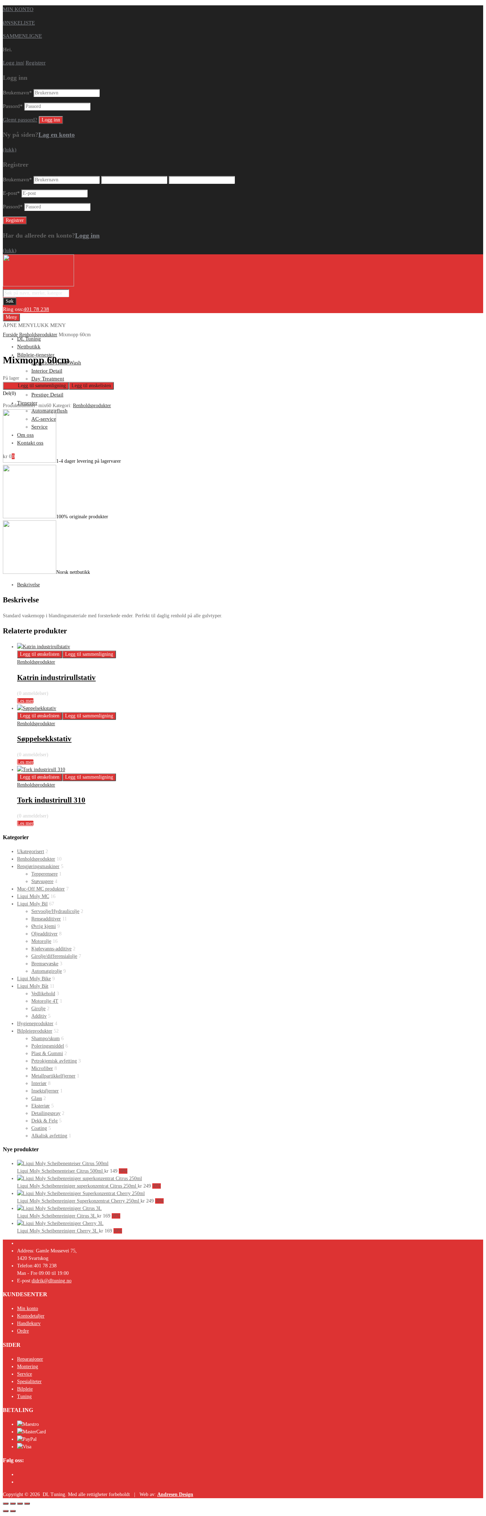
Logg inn (13, 63)
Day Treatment (47, 378)
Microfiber (42, 1068)
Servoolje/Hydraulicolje (55, 911)
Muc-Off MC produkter (41, 889)
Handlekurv (29, 1323)
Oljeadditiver (44, 933)
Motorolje (41, 941)
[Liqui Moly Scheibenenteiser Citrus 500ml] (63, 1163)
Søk (10, 301)
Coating (39, 1128)
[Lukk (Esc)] (27, 1503)
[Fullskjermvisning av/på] (13, 1503)
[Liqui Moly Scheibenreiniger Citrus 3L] (59, 1208)
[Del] (20, 1503)
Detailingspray (45, 1113)
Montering (27, 1366)
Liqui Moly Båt (32, 986)
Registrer (36, 63)
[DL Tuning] (38, 284)
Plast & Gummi (47, 1053)
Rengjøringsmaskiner (38, 866)
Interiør (39, 1083)
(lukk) (9, 149)
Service (24, 1374)
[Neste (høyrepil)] (13, 1511)
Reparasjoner (30, 1359)
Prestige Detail (47, 395)
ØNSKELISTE (19, 23)
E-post (11, 193)
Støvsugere (42, 881)
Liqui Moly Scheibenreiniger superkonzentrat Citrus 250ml (77, 1186)
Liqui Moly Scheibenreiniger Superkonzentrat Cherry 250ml (79, 1201)
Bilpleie (25, 1389)
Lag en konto (56, 134)
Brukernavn (17, 92)
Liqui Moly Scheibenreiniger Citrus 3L (57, 1216)
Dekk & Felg (44, 1120)
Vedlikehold (43, 993)
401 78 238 (36, 309)
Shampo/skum (45, 1038)
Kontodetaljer (30, 1316)
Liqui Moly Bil (32, 904)
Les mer (25, 701)
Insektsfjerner (45, 1091)
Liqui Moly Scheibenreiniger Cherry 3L (58, 1231)
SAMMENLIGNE (22, 36)
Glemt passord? (20, 120)
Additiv (39, 1016)
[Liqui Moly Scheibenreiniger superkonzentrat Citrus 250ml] (79, 1178)
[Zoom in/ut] (6, 1503)
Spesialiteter (29, 1381)
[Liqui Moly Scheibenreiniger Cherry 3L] (60, 1223)
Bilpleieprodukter (34, 1031)
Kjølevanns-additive (51, 948)
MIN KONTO (18, 9)
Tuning (24, 1396)
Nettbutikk (29, 346)
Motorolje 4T (44, 1001)
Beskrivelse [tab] (28, 584)
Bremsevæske (44, 963)
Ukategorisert (30, 851)
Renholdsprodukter (38, 334)
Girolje (38, 1008)
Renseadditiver (46, 918)
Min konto (27, 1308)
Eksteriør (40, 1106)
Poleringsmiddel (47, 1046)
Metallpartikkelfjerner (53, 1076)
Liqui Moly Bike (34, 978)
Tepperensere (44, 874)
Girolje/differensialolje (54, 956)
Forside (10, 334)
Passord (13, 106)
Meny (11, 317)
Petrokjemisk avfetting (54, 1061)
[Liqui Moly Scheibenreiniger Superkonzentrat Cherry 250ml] (81, 1193)
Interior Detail (46, 371)
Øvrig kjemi (43, 926)
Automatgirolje (46, 971)
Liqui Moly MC (33, 896)
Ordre (23, 1331)
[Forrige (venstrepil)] (6, 1511)
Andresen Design (175, 1494)
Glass (36, 1098)
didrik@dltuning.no (52, 1280)
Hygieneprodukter (35, 1023)
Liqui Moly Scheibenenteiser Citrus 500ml (60, 1171)
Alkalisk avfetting (49, 1135)
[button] (34, 325)
